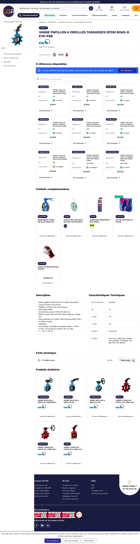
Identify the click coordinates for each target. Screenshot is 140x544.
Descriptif (7, 62)
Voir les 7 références (73, 463)
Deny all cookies (71, 541)
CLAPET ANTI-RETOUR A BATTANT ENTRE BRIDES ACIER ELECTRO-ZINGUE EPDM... (73, 221)
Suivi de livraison (68, 491)
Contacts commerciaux (71, 493)
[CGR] (8, 11)
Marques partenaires (99, 15)
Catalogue (42, 22)
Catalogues (126, 15)
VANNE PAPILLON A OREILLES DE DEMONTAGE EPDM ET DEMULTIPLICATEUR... (99, 401)
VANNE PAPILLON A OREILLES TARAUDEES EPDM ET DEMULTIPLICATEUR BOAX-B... (47, 401)
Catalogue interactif (69, 496)
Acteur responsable (41, 491)
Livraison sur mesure (70, 485)
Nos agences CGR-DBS (42, 488)
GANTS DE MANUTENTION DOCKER (48, 268)
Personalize (89, 541)
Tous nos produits (30, 15)
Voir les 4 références (125, 236)
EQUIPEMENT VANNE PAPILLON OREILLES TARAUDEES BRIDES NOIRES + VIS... (46, 221)
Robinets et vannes (65, 22)
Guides (114, 15)
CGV (92, 488)
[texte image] (48, 204)
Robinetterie (52, 22)
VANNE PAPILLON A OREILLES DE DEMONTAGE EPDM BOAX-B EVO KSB (71, 401)
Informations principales (12, 54)
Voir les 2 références (99, 236)
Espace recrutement (42, 493)
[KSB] (44, 41)
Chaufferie (63, 15)
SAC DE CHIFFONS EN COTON (124, 221)
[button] (99, 8)
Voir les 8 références (73, 416)
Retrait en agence (69, 488)
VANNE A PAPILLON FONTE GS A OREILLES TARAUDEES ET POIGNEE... (125, 401)
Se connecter (126, 70)
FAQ (92, 485)
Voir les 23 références (47, 236)
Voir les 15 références (47, 416)
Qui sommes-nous (41, 485)
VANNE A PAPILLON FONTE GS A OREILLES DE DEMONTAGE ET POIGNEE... (74, 448)
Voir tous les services (70, 499)
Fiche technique (9, 66)
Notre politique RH (41, 496)
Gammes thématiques (80, 15)
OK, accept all (53, 541)
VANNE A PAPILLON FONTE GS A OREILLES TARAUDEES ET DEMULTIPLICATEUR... (47, 448)
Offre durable (49, 15)
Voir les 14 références (99, 416)
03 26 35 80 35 (129, 489)
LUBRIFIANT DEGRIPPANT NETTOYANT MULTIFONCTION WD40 (100, 221)
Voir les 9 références (11, 58)
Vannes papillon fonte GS (13, 22)
